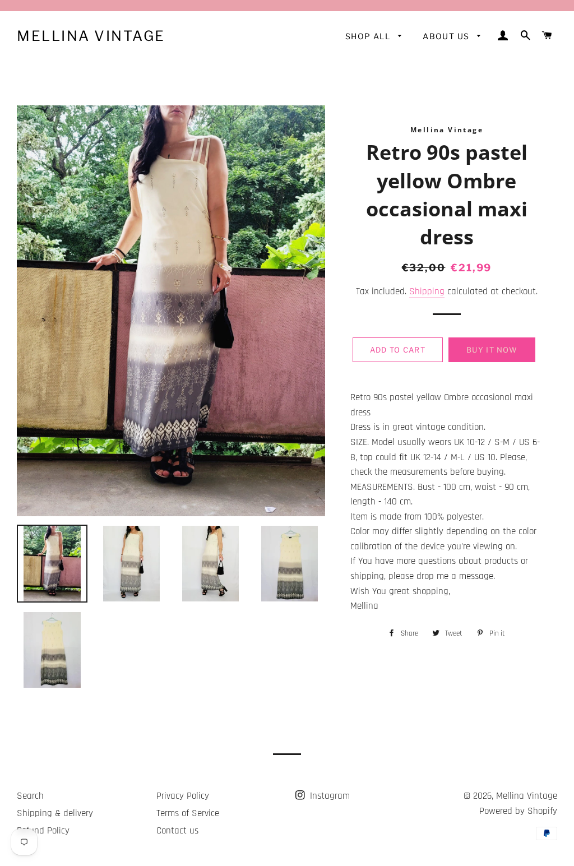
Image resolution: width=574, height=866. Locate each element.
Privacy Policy (182, 796)
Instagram (328, 796)
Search (30, 796)
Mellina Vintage (91, 35)
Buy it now (491, 349)
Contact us (177, 831)
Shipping (427, 291)
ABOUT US (447, 36)
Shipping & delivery (55, 813)
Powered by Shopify (518, 811)
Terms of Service (187, 813)
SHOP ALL (369, 36)
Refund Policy (43, 831)
